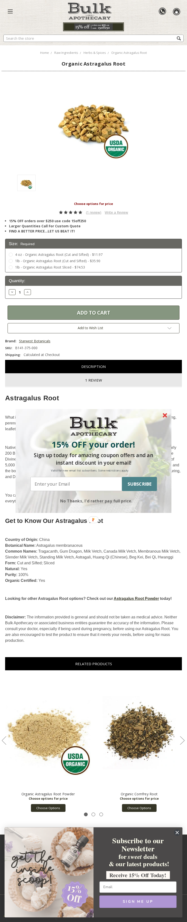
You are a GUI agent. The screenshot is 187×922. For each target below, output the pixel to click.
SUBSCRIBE (139, 484)
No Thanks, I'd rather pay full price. (96, 500)
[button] (93, 444)
